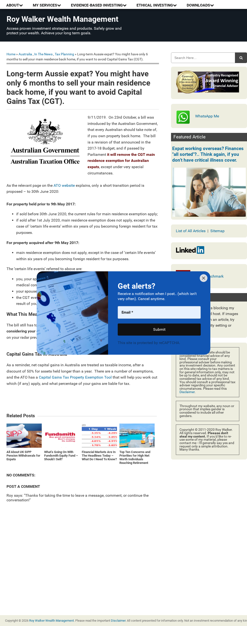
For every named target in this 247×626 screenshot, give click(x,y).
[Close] (203, 278)
